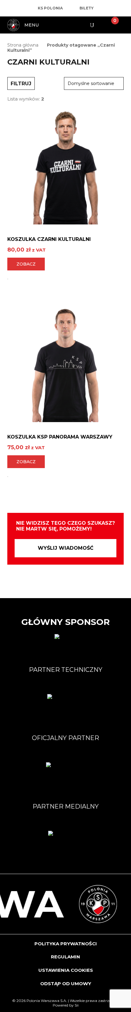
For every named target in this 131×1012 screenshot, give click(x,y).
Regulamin (65, 957)
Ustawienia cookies (65, 970)
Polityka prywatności (65, 944)
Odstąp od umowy (65, 983)
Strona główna (22, 45)
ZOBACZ (26, 264)
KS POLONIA (50, 8)
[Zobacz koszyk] (110, 25)
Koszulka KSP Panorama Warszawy (59, 437)
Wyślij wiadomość (66, 548)
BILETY (87, 8)
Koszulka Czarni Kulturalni (49, 239)
